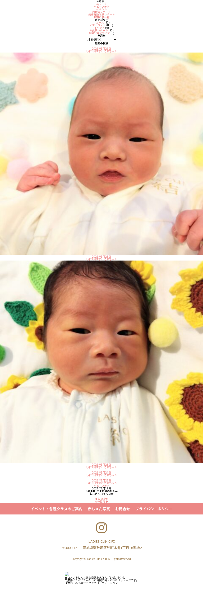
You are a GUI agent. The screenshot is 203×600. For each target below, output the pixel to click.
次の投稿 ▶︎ (101, 501)
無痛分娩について (99, 33)
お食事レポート (101, 12)
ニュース (101, 4)
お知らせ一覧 (101, 17)
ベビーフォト (101, 6)
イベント (101, 9)
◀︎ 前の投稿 (101, 499)
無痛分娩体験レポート (101, 14)
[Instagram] (101, 527)
